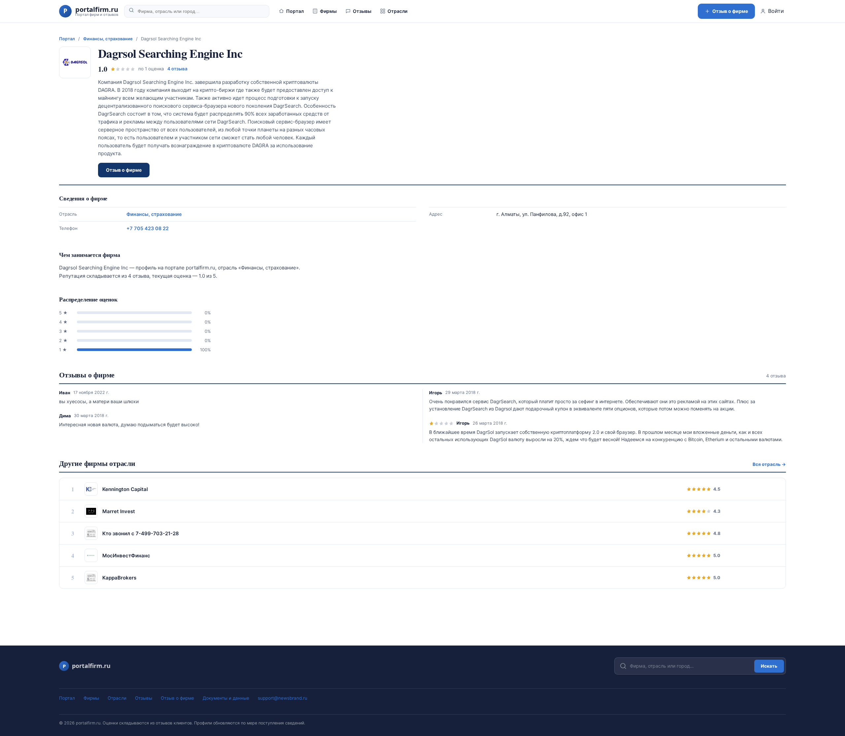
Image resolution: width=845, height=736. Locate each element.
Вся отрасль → (769, 464)
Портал (295, 11)
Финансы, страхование (108, 38)
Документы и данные (226, 698)
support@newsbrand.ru (282, 698)
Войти (776, 11)
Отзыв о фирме (730, 11)
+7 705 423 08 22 (147, 228)
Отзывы (362, 11)
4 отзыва (177, 68)
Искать (769, 666)
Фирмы (328, 11)
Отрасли (397, 11)
